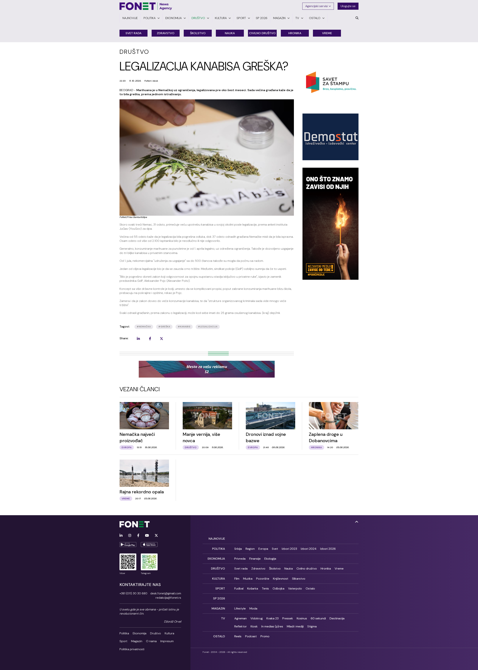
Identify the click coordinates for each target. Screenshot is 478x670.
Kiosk (254, 626)
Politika (124, 633)
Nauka (230, 33)
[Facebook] (138, 535)
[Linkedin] (121, 535)
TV (223, 618)
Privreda (240, 559)
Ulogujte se (348, 6)
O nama (151, 641)
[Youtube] (147, 535)
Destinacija (337, 618)
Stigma (312, 626)
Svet (275, 549)
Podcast (251, 636)
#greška (164, 326)
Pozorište (262, 579)
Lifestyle (240, 608)
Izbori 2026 (328, 549)
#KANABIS (184, 326)
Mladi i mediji (295, 626)
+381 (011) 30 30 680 (133, 593)
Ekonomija (139, 633)
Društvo (155, 633)
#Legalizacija (208, 326)
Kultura (169, 633)
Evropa (263, 549)
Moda (253, 608)
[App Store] (149, 544)
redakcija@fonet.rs (168, 598)
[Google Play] (128, 544)
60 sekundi (318, 618)
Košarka (252, 588)
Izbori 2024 (308, 549)
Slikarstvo (298, 579)
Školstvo (198, 33)
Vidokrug (256, 618)
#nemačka (144, 326)
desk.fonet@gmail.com (165, 593)
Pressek (287, 618)
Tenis (265, 588)
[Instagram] (129, 535)
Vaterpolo (295, 588)
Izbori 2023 (289, 549)
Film (236, 579)
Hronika (294, 33)
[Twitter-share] (161, 338)
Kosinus (302, 618)
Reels (237, 636)
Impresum (167, 641)
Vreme (327, 33)
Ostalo (310, 588)
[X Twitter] (156, 535)
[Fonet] (146, 6)
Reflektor (240, 626)
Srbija (238, 549)
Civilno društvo (262, 33)
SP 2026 (219, 598)
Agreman (240, 618)
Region (250, 549)
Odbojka (278, 588)
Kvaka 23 (272, 618)
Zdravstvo (165, 33)
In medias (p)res (272, 626)
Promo (264, 636)
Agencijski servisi (316, 6)
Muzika (247, 579)
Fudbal (238, 588)
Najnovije (217, 539)
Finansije (255, 559)
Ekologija (270, 559)
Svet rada (133, 33)
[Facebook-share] (150, 338)
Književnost (280, 579)
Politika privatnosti (132, 649)
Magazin (136, 641)
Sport (123, 641)
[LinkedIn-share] (138, 338)
